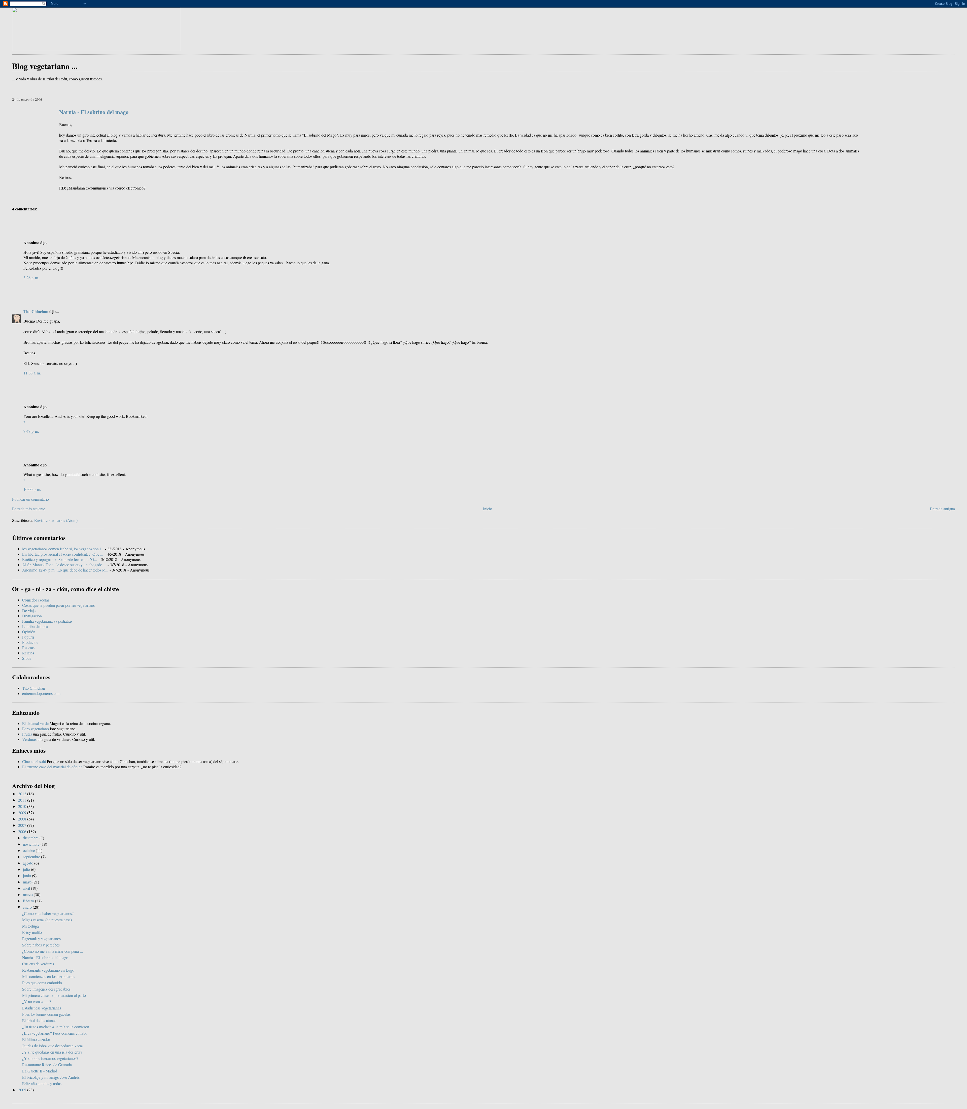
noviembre (32, 844)
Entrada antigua (942, 508)
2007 (22, 825)
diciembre (31, 837)
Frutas (27, 734)
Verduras (29, 739)
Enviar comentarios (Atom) (56, 520)
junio (27, 875)
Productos (30, 642)
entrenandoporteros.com (41, 693)
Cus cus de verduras (38, 963)
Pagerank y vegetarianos (41, 938)
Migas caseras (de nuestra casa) (47, 919)
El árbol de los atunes (39, 1020)
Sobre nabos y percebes (41, 944)
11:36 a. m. (32, 372)
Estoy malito (32, 932)
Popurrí (28, 637)
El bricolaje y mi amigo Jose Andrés (51, 1077)
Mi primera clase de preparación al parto (54, 995)
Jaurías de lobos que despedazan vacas (52, 1045)
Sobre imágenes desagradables (46, 989)
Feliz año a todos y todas (41, 1083)
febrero (29, 900)
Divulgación (32, 615)
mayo (27, 881)
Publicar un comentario (30, 499)
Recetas (28, 647)
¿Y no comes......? (36, 1001)
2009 (22, 812)
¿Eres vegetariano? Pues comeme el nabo (54, 1033)
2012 (22, 793)
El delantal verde (35, 723)
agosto (28, 863)
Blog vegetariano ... (45, 66)
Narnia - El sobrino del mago (93, 112)
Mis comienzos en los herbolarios (48, 976)
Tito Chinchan (35, 311)
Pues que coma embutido (42, 982)
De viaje (29, 610)
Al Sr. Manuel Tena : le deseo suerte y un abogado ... (64, 564)
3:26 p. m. (31, 277)
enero (28, 907)
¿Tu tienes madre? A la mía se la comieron (55, 1026)
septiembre (32, 856)
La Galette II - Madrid (39, 1070)
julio (27, 869)
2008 (22, 818)
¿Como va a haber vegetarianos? (48, 913)
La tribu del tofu (35, 626)
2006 (22, 831)
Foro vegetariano (35, 728)
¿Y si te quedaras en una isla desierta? (52, 1052)
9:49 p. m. (31, 431)
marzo (28, 894)
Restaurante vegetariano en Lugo (48, 970)
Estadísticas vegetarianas (41, 1007)
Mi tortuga (30, 926)
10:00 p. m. (32, 489)
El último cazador (36, 1039)
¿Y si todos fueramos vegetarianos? (50, 1058)
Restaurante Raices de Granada (47, 1064)
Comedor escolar (35, 600)
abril (27, 888)
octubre (29, 850)
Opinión (28, 631)
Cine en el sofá (34, 761)
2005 (22, 1089)
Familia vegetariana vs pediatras (47, 621)
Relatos (28, 652)
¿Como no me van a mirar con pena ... (52, 951)
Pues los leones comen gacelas (46, 1014)
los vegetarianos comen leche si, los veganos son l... (63, 548)
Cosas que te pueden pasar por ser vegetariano (58, 605)
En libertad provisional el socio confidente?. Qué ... (62, 554)
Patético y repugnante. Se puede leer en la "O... (59, 559)
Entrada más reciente (28, 508)
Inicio (487, 508)
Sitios (26, 658)
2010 (22, 806)
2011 (22, 800)
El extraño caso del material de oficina (52, 766)
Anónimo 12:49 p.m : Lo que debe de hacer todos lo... (65, 570)
